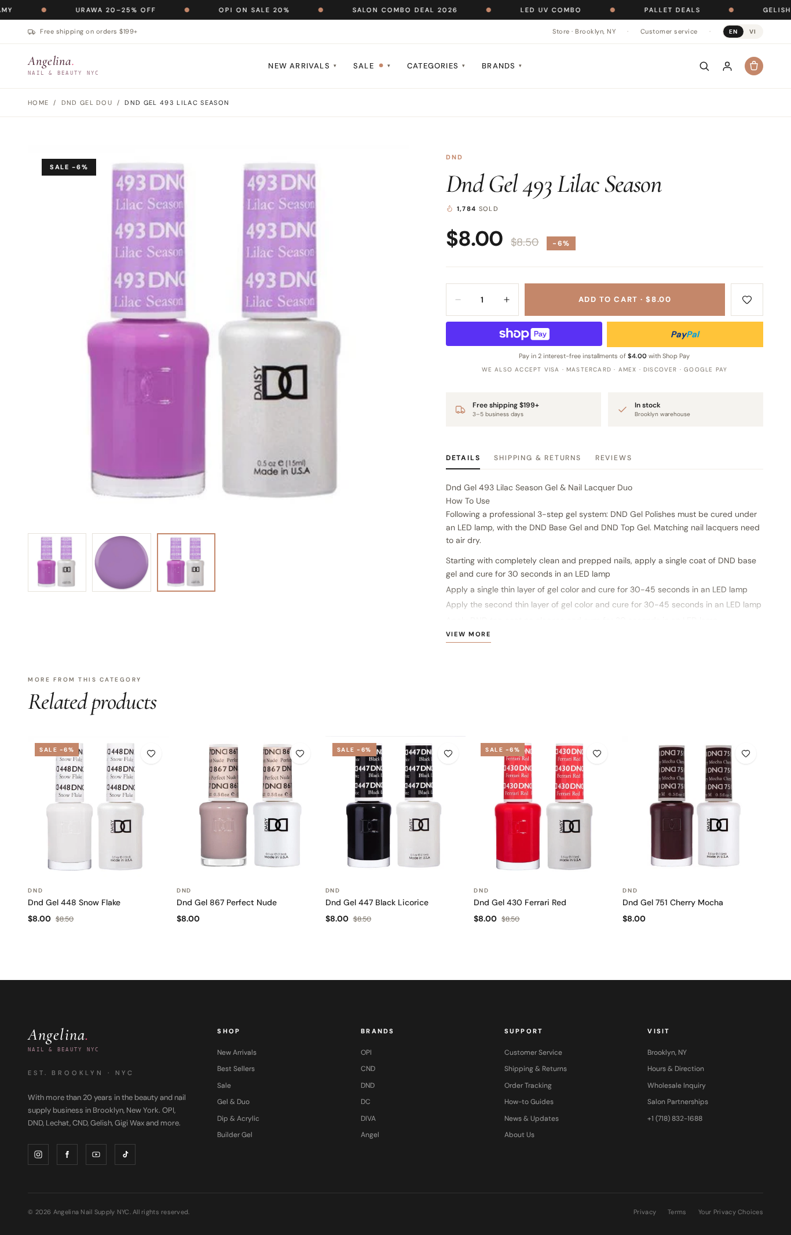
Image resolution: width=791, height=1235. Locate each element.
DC (366, 1101)
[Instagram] (38, 1154)
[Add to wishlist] (747, 299)
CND (368, 1068)
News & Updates (531, 1118)
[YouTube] (96, 1154)
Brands (502, 66)
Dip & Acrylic (238, 1118)
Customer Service (533, 1052)
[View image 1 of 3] (57, 562)
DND (455, 157)
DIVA (368, 1118)
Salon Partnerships (677, 1101)
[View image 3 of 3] (186, 562)
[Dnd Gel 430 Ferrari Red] (544, 806)
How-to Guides (529, 1101)
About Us (519, 1134)
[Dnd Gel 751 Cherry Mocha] (692, 806)
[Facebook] (67, 1154)
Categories (436, 66)
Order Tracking (528, 1085)
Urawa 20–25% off (77, 10)
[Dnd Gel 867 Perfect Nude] (247, 806)
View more (468, 634)
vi (752, 31)
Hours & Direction (675, 1068)
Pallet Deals (633, 10)
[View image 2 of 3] (121, 562)
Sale (372, 66)
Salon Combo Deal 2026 (366, 10)
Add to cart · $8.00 (625, 299)
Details (463, 457)
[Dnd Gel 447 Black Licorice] (395, 806)
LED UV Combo (512, 10)
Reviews (613, 457)
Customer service (669, 31)
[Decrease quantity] (458, 299)
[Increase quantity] (506, 299)
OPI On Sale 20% (216, 10)
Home (38, 103)
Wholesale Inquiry (676, 1085)
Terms (677, 1212)
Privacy (644, 1212)
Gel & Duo (233, 1101)
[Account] (727, 66)
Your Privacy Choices (731, 1212)
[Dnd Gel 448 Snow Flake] (98, 806)
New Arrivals (302, 66)
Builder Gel (234, 1134)
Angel (370, 1134)
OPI (366, 1052)
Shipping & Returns (537, 457)
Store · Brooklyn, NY (584, 31)
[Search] (704, 66)
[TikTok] (125, 1154)
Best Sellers (236, 1068)
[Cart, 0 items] (754, 66)
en (733, 31)
